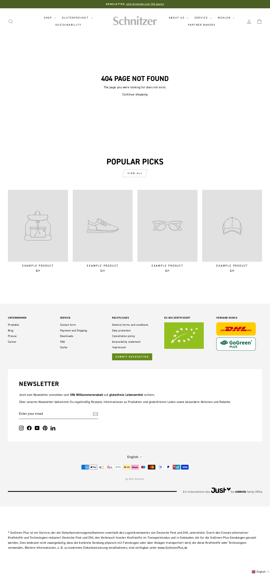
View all (135, 173)
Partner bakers (201, 24)
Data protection (121, 330)
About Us (177, 17)
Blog (10, 330)
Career (12, 341)
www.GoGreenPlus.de (172, 548)
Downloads (67, 336)
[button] (260, 572)
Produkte (13, 325)
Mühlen (225, 17)
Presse (12, 336)
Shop (48, 17)
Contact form (68, 325)
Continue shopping (135, 94)
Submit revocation (132, 356)
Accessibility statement (126, 341)
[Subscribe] (95, 414)
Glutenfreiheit (76, 17)
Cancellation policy (123, 336)
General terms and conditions (130, 325)
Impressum (119, 347)
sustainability (68, 24)
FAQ (62, 341)
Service (201, 17)
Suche (63, 347)
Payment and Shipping (73, 330)
